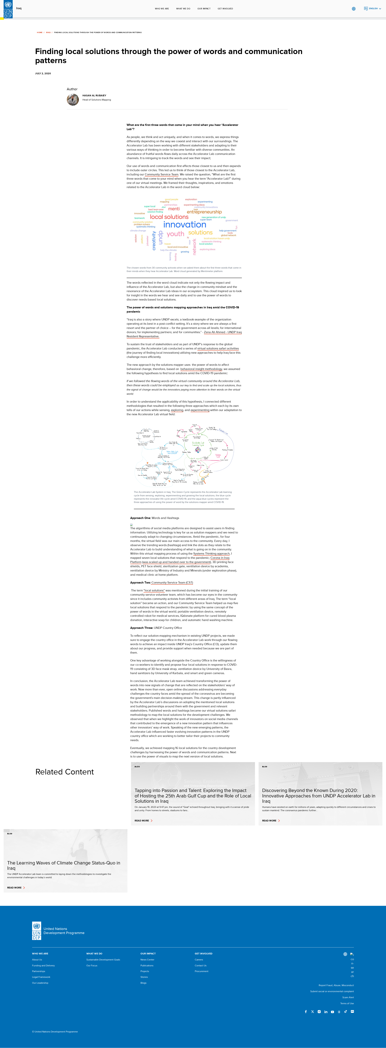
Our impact (204, 8)
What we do (183, 8)
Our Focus (91, 965)
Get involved (225, 8)
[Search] (352, 965)
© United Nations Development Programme (55, 1031)
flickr (352, 1011)
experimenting (200, 410)
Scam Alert (348, 997)
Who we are (162, 8)
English (373, 8)
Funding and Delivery (43, 965)
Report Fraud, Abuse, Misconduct (336, 985)
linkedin (325, 1011)
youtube (332, 1011)
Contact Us (200, 965)
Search (360, 9)
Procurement (201, 971)
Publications (147, 965)
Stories (144, 977)
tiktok (345, 1011)
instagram (319, 1011)
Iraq (19, 8)
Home (39, 32)
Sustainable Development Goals (103, 959)
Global (354, 9)
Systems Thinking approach (211, 553)
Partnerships (38, 971)
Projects (145, 971)
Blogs (143, 983)
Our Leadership (40, 983)
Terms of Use (347, 1003)
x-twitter (312, 1011)
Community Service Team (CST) (172, 582)
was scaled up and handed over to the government (176, 562)
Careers (199, 959)
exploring (177, 410)
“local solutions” (154, 590)
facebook (305, 1011)
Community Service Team (161, 174)
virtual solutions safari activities (218, 348)
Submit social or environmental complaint (332, 991)
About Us (37, 959)
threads (339, 1011)
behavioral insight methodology (201, 369)
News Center (147, 959)
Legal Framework (41, 977)
